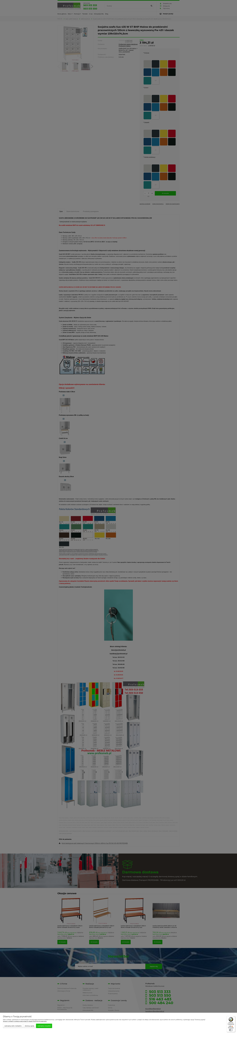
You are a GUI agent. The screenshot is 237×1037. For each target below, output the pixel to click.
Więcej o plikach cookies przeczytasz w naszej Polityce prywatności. (25, 1021)
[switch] (231, 1030)
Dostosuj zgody (29, 1026)
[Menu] (234, 1017)
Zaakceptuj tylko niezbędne (12, 1026)
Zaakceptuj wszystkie (44, 1026)
